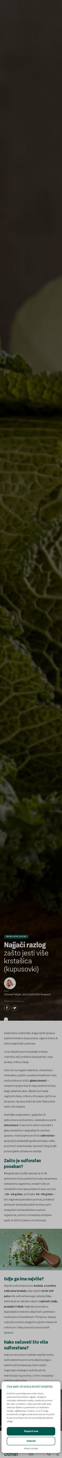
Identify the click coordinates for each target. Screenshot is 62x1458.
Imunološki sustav (16, 937)
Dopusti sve (31, 1431)
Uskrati (31, 1441)
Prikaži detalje (31, 1448)
